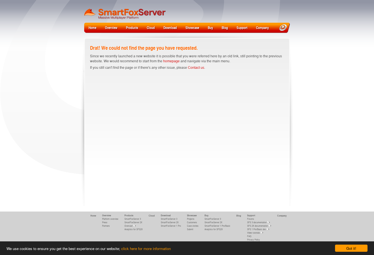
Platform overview (110, 218)
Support (242, 27)
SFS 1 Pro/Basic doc (256, 229)
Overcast (128, 225)
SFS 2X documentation (257, 225)
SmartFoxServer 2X (133, 222)
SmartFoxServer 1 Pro (171, 225)
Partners (106, 225)
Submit (190, 229)
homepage (171, 60)
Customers (192, 222)
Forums (250, 218)
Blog (225, 27)
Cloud (151, 27)
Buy (210, 27)
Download (170, 27)
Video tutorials (253, 232)
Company (262, 27)
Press (104, 222)
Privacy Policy (253, 239)
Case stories (192, 225)
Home (92, 27)
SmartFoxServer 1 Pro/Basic (217, 225)
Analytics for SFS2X (133, 229)
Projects (190, 218)
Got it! (351, 248)
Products (132, 27)
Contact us (196, 67)
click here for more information (146, 248)
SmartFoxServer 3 (132, 218)
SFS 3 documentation (257, 222)
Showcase (192, 27)
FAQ (249, 236)
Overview (111, 27)
